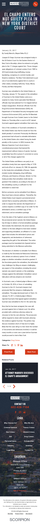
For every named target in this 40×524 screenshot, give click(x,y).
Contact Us (29, 450)
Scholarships (29, 441)
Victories (29, 446)
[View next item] (14, 386)
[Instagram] (20, 412)
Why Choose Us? (10, 423)
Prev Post (8, 352)
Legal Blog (11, 450)
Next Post (32, 352)
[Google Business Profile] (24, 412)
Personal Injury (10, 441)
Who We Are (29, 423)
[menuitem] (10, 513)
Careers (10, 446)
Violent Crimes (29, 432)
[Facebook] (16, 412)
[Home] (19, 4)
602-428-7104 (20, 407)
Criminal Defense (10, 428)
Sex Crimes (10, 432)
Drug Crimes (15, 340)
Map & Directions (19, 474)
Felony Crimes (28, 428)
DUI (10, 437)
